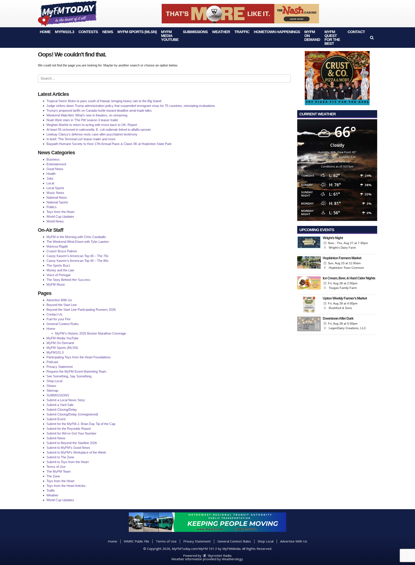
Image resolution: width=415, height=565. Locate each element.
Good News (54, 169)
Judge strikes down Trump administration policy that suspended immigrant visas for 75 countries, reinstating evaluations (130, 106)
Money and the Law (60, 270)
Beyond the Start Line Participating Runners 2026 (81, 309)
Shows (51, 386)
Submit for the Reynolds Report (68, 428)
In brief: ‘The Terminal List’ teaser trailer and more (80, 139)
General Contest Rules (62, 324)
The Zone (53, 476)
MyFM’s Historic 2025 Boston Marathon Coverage (90, 333)
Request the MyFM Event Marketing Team (76, 371)
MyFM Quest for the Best (332, 38)
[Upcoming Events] (309, 244)
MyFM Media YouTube (170, 36)
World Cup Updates (60, 216)
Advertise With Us (59, 300)
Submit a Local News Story (65, 400)
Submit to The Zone (60, 457)
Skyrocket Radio (219, 555)
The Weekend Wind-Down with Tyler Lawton (77, 241)
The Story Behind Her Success (68, 280)
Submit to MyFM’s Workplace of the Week (76, 452)
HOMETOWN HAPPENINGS (277, 32)
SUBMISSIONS (195, 32)
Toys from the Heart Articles (66, 486)
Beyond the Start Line (61, 305)
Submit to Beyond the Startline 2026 (71, 443)
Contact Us (54, 314)
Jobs (49, 178)
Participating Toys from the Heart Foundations (78, 357)
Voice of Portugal (58, 275)
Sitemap (52, 390)
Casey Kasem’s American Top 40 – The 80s (77, 260)
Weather (221, 32)
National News (56, 197)
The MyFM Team (58, 471)
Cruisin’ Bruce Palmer (61, 251)
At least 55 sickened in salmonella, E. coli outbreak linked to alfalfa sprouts (98, 129)
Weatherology (232, 559)
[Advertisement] (240, 13)
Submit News (55, 438)
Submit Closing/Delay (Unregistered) (72, 414)
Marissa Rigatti (57, 246)
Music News (55, 193)
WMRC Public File (136, 541)
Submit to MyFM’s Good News (68, 447)
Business (53, 159)
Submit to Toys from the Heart (67, 462)
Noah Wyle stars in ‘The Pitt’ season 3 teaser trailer (82, 120)
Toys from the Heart (60, 212)
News (107, 32)
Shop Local (54, 381)
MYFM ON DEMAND (312, 36)
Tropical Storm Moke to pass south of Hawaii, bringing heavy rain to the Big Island (103, 101)
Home (45, 32)
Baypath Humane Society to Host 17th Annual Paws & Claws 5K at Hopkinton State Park (109, 144)
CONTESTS (88, 32)
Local (50, 183)
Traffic (241, 32)
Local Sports (55, 188)
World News (55, 221)
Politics (51, 207)
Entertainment (56, 164)
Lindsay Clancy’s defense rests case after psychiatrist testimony (91, 134)
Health (51, 173)
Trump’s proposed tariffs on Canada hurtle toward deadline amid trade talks (99, 110)
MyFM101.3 (64, 32)
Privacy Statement (59, 367)
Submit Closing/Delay (61, 409)
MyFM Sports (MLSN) (137, 32)
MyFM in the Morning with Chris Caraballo (76, 237)
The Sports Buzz (58, 265)
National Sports (57, 202)
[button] (372, 37)
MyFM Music (55, 284)
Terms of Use (55, 466)
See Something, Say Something (68, 376)
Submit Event (55, 419)
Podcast (52, 362)
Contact (356, 32)
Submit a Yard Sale (59, 405)
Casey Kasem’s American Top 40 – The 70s (77, 256)
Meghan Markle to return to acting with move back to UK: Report (91, 125)
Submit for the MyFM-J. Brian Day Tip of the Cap (80, 424)
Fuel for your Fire (58, 319)
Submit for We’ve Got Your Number (71, 433)
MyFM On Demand (60, 343)
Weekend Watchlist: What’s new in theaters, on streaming (86, 115)
